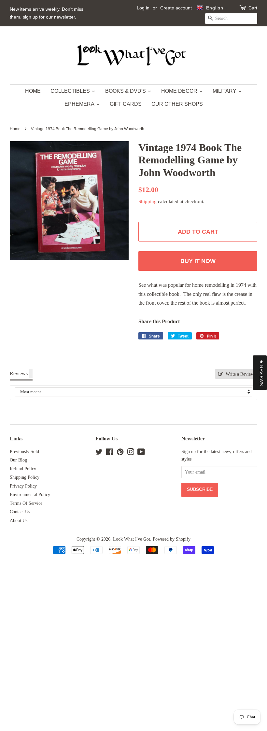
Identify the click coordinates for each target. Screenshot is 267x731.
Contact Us (20, 511)
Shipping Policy (24, 477)
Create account (176, 7)
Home (15, 129)
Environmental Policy (30, 494)
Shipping (147, 201)
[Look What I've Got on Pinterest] (120, 453)
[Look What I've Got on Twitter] (99, 453)
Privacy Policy (23, 486)
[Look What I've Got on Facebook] (109, 453)
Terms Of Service (26, 503)
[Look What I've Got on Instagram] (130, 453)
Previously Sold (24, 451)
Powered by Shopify (171, 539)
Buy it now (198, 261)
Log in (143, 7)
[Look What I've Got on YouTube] (141, 453)
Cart (252, 7)
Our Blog (18, 460)
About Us (18, 520)
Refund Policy (23, 468)
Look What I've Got (131, 539)
